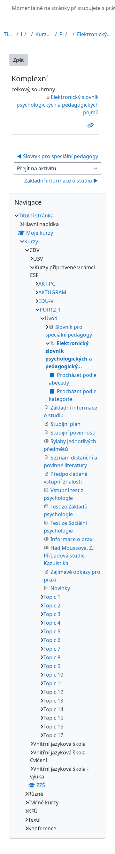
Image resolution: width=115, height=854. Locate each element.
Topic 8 (51, 657)
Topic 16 (53, 726)
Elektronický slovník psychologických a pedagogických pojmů (58, 105)
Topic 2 (51, 605)
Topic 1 (51, 596)
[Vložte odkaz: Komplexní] (91, 125)
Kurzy (31, 241)
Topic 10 (53, 674)
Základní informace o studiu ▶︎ (61, 180)
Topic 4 (51, 622)
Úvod (51, 318)
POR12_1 (60, 34)
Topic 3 (51, 614)
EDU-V (46, 301)
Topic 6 (51, 640)
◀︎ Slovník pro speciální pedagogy (57, 156)
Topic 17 (53, 735)
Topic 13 (53, 700)
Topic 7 (51, 648)
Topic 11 (53, 683)
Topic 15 (53, 717)
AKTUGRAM (52, 292)
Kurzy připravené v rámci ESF (43, 34)
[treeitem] (57, 522)
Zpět (18, 59)
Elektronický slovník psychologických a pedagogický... (94, 34)
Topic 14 (53, 709)
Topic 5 (51, 631)
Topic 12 (53, 691)
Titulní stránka (9, 34)
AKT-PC (46, 283)
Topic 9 (51, 666)
